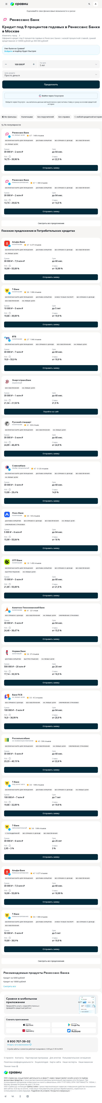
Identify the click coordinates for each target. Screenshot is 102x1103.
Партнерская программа (36, 1057)
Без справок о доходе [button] (64, 140)
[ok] (20, 1096)
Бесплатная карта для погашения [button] (19, 140)
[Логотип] (13, 1072)
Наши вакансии (85, 1062)
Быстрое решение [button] (12, 572)
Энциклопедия (41, 1062)
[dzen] (27, 1096)
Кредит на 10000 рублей (14, 981)
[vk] (12, 1096)
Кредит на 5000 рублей (14, 978)
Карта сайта (55, 1062)
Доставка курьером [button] (44, 140)
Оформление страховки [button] (15, 524)
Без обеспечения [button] (83, 140)
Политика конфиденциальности (18, 1062)
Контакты (19, 1057)
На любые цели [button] (11, 144)
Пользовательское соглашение (76, 1057)
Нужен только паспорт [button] (64, 297)
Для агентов (55, 1057)
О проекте (8, 1057)
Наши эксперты (70, 1062)
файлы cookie (32, 1086)
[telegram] (5, 1096)
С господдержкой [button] (12, 833)
